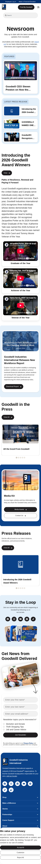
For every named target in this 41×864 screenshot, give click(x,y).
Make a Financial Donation (27, 1)
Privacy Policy (28, 743)
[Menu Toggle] (38, 7)
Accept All (20, 847)
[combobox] (20, 15)
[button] (4, 7)
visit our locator (11, 776)
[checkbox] (20, 727)
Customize (20, 852)
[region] (20, 846)
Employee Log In (10, 1)
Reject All (20, 857)
